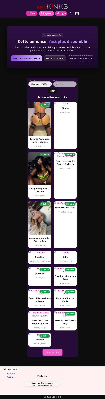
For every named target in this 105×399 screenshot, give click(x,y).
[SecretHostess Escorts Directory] (42, 384)
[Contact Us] (77, 13)
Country (32, 80)
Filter (52, 90)
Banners (11, 373)
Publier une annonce (81, 58)
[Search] (70, 13)
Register (47, 13)
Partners (11, 377)
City (55, 80)
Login (63, 13)
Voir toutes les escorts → (26, 58)
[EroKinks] (52, 6)
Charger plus (52, 352)
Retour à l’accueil (55, 58)
